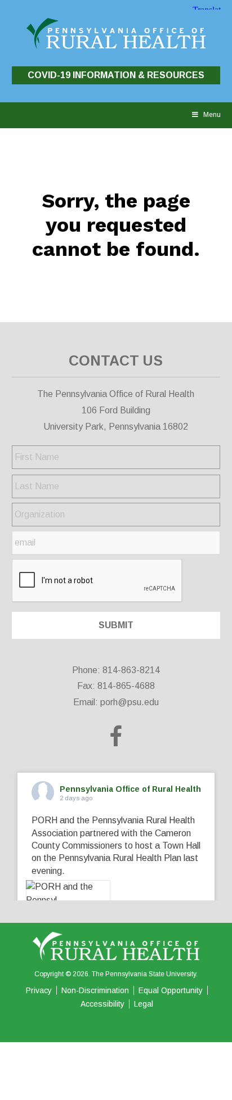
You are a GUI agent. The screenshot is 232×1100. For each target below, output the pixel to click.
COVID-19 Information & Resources (116, 75)
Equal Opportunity (171, 990)
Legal (143, 1003)
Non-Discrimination (95, 990)
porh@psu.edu (129, 702)
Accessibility (102, 1003)
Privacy (39, 990)
